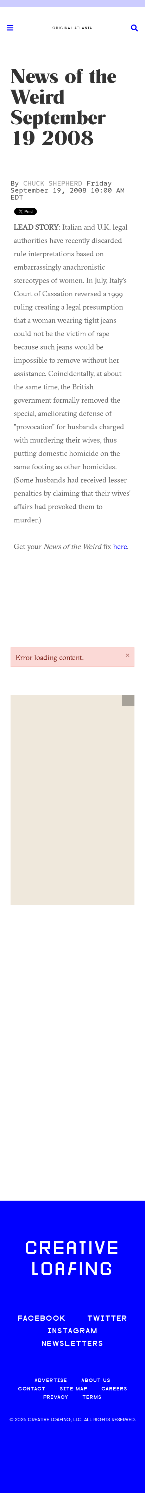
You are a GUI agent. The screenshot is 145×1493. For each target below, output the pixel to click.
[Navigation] (7, 28)
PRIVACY (55, 1397)
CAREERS (114, 1389)
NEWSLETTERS (72, 1344)
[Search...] (134, 28)
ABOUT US (96, 1380)
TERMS (92, 1397)
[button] (128, 700)
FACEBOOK (42, 1319)
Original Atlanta (72, 28)
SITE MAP (73, 1389)
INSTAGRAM (72, 1331)
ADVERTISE (50, 1380)
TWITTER (107, 1319)
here (120, 546)
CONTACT (32, 1389)
